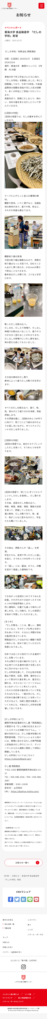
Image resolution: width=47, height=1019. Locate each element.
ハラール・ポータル (35, 934)
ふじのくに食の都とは (11, 994)
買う (29, 924)
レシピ (30, 929)
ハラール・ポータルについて (13, 1001)
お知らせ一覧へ (22, 862)
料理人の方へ (8, 947)
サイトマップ (7, 998)
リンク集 (28, 994)
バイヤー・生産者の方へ (12, 952)
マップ (5, 937)
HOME (6, 876)
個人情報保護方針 (24, 998)
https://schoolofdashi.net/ (18, 758)
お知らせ (15, 876)
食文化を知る (8, 920)
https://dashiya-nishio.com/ (25, 791)
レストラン (32, 920)
